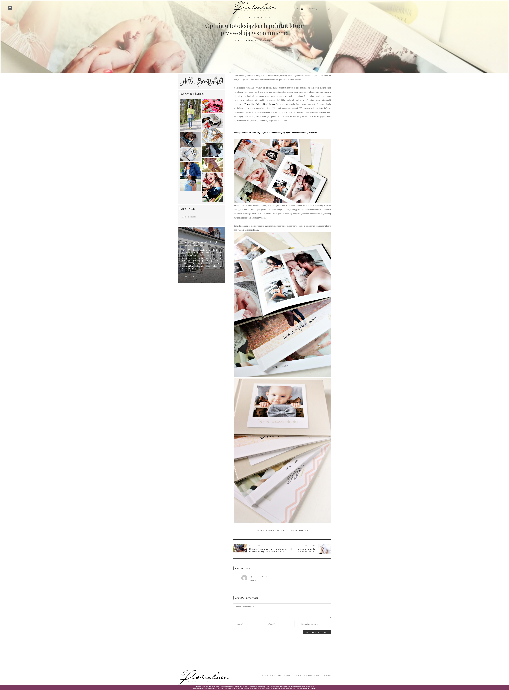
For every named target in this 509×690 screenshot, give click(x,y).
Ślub (268, 18)
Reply (320, 577)
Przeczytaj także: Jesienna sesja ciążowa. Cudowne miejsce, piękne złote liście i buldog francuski (275, 132)
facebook (186, 245)
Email (260, 530)
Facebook (270, 530)
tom (252, 577)
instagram (198, 245)
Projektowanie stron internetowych (296, 676)
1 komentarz (266, 40)
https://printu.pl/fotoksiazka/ (262, 104)
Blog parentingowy (250, 18)
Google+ (293, 530)
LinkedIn (303, 530)
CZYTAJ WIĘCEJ (190, 276)
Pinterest (282, 530)
